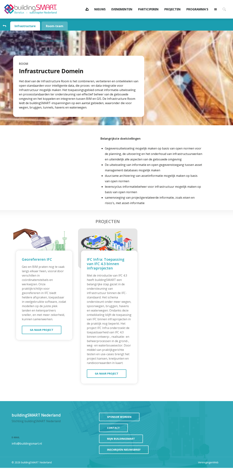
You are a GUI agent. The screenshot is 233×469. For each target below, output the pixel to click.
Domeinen (41, 40)
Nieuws (100, 9)
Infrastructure (25, 26)
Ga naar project (41, 330)
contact (113, 427)
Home (87, 9)
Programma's (197, 9)
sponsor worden (119, 417)
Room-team (54, 26)
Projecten (172, 9)
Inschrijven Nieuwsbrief (124, 449)
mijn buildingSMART (121, 438)
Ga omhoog (4, 26)
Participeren (148, 9)
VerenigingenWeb (208, 462)
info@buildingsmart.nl (27, 444)
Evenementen (121, 9)
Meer (215, 9)
